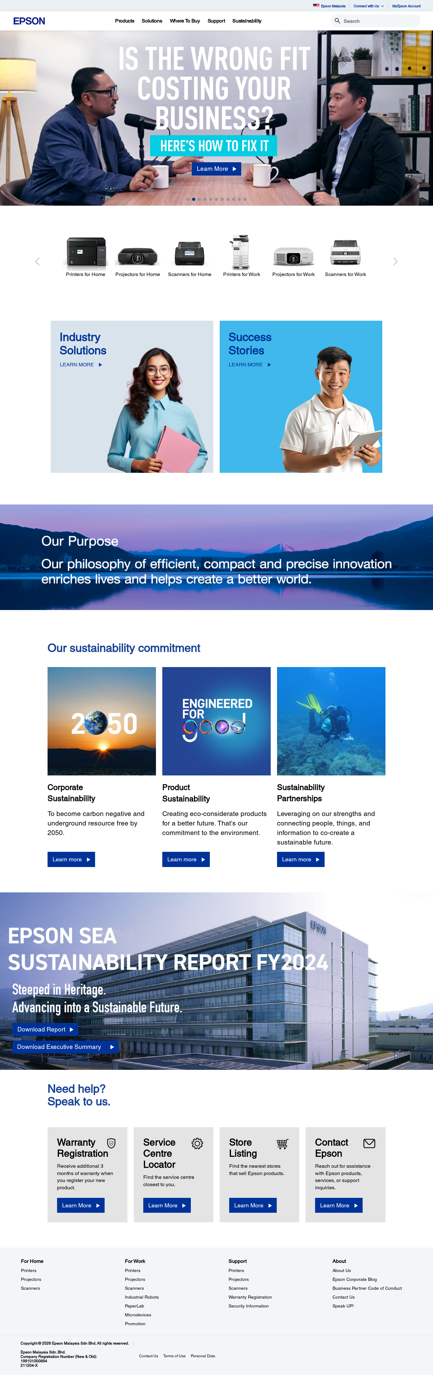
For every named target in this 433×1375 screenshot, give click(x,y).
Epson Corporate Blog (355, 1279)
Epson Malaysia (333, 6)
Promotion (135, 1323)
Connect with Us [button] (366, 6)
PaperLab (134, 1305)
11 (245, 199)
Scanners (30, 1288)
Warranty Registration (250, 1297)
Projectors (31, 1279)
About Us (342, 1270)
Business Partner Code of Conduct (367, 1288)
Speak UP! (343, 1305)
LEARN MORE (77, 365)
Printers (28, 1270)
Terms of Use (174, 1356)
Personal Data (203, 1356)
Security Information (249, 1305)
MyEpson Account (406, 6)
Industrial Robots (142, 1297)
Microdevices (138, 1314)
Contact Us (344, 1297)
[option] (216, 118)
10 (239, 199)
